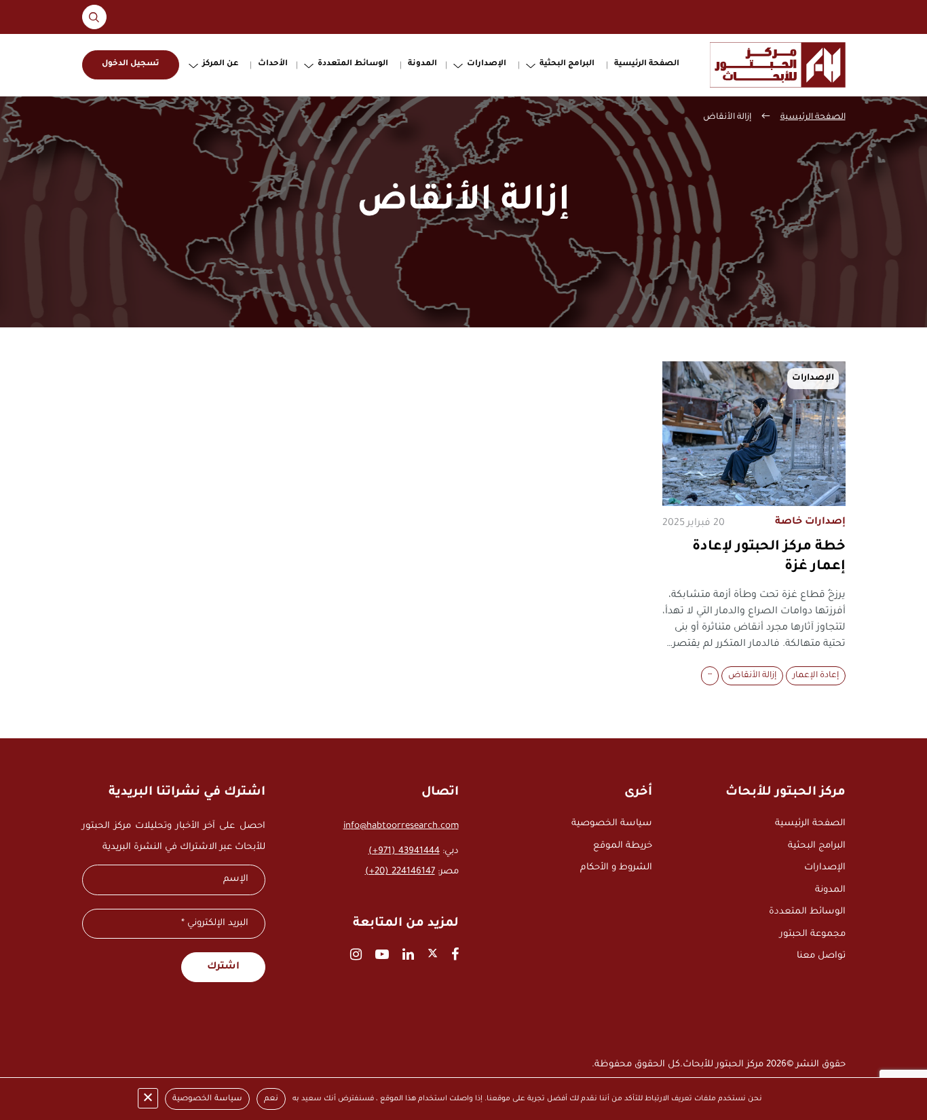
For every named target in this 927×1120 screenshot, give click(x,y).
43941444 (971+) (404, 851)
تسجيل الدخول (130, 64)
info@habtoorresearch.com (401, 826)
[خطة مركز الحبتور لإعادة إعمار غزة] (754, 433)
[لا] (148, 1098)
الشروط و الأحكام (616, 868)
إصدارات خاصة (810, 522)
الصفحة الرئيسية (646, 64)
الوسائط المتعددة (353, 64)
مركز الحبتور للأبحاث (723, 1065)
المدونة (422, 64)
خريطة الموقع (622, 846)
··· (710, 676)
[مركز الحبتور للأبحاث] (778, 65)
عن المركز (220, 64)
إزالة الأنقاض (752, 676)
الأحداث (273, 64)
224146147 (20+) (400, 872)
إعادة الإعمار (816, 676)
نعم (271, 1099)
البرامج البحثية (567, 64)
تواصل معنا (821, 956)
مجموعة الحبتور (813, 934)
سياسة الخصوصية (611, 823)
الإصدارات (486, 64)
